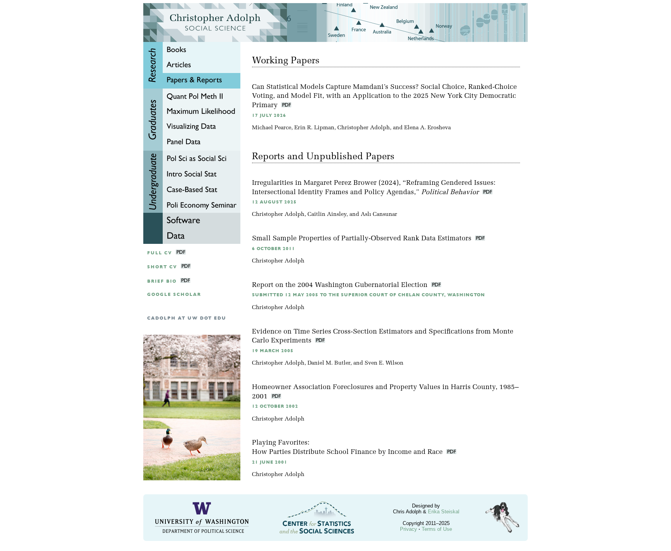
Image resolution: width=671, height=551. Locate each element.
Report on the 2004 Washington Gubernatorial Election (340, 285)
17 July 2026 (269, 115)
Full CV (159, 253)
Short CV (162, 266)
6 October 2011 (273, 248)
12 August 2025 (274, 202)
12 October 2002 (275, 406)
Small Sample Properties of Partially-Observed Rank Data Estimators (362, 238)
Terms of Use (437, 529)
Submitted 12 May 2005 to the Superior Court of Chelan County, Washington (368, 294)
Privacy (408, 529)
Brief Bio (162, 281)
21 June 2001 (269, 462)
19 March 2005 (273, 350)
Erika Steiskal (443, 511)
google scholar (174, 294)
